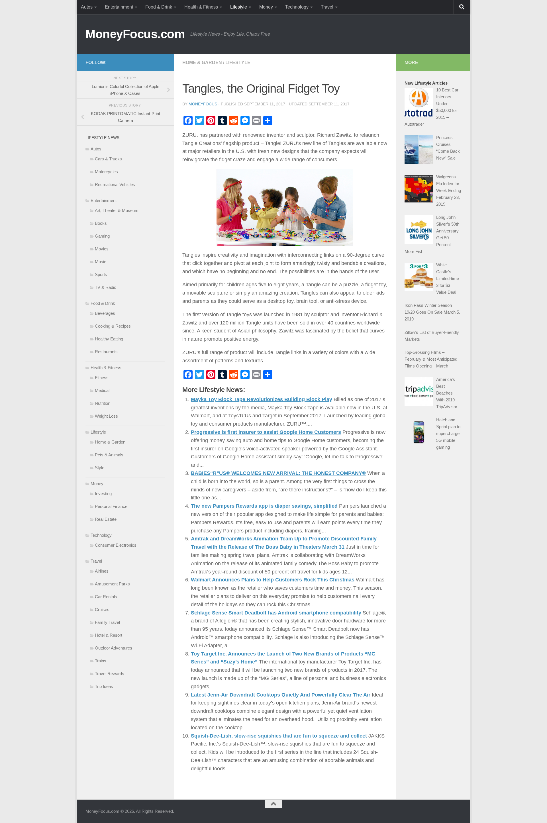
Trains (100, 660)
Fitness (102, 377)
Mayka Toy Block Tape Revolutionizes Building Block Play (261, 399)
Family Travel (107, 622)
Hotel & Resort (108, 635)
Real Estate (106, 519)
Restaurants (106, 351)
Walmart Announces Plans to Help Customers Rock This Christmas (272, 580)
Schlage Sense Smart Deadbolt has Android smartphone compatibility (276, 613)
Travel (327, 7)
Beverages (105, 313)
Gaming (102, 236)
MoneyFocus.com (135, 34)
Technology (297, 7)
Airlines (102, 571)
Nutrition (102, 403)
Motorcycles (106, 171)
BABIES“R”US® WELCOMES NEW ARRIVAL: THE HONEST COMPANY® (278, 473)
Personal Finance (111, 506)
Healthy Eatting (109, 338)
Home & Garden (202, 62)
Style (99, 467)
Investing (103, 493)
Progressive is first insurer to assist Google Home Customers (266, 432)
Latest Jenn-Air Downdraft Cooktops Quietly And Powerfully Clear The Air (280, 695)
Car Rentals (106, 596)
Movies (102, 248)
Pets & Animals (109, 454)
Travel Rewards (109, 673)
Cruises (102, 609)
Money (266, 7)
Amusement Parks (112, 583)
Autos (87, 7)
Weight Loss (106, 416)
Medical (102, 390)
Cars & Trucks (108, 158)
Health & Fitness (201, 7)
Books (101, 223)
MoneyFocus (203, 104)
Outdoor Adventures (113, 648)
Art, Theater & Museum (116, 210)
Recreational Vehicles (115, 184)
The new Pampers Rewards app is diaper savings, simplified (264, 506)
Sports (101, 274)
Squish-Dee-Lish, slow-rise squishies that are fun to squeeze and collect (279, 736)
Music (100, 261)
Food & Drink (158, 7)
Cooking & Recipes (113, 326)
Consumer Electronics (115, 545)
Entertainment (119, 7)
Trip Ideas (104, 686)
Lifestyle (238, 7)
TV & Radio (105, 287)
